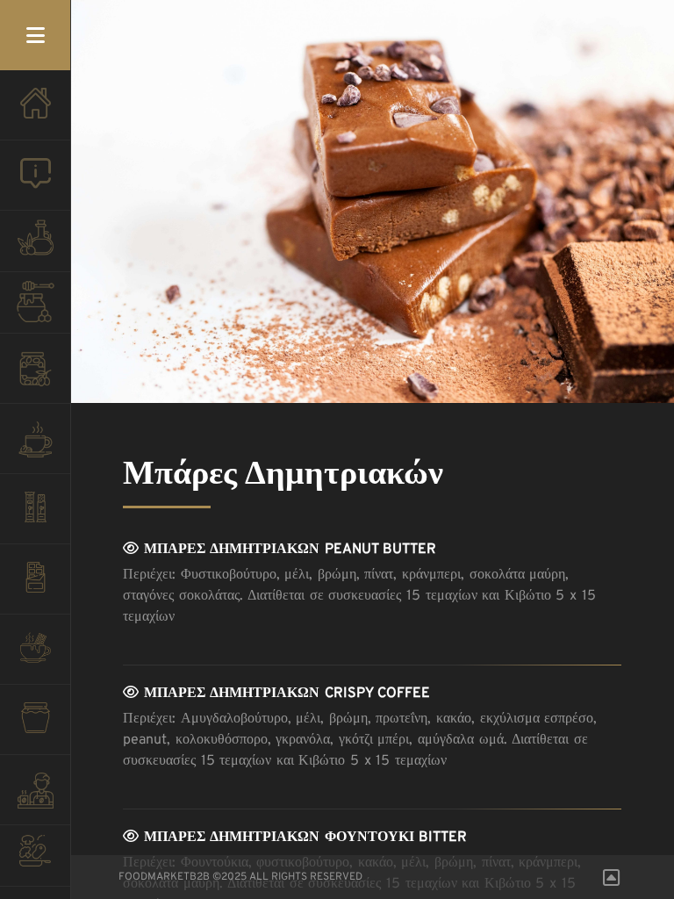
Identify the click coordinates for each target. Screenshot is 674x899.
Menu (35, 35)
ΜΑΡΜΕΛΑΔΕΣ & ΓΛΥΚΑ (35, 728)
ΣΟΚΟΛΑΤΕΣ (35, 588)
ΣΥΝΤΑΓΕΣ (35, 860)
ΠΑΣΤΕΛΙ (35, 518)
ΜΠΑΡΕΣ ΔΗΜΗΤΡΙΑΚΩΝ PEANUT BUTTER (287, 549)
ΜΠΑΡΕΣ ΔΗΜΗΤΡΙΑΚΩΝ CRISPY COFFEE (284, 693)
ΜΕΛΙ (35, 307)
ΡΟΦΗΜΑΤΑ (35, 658)
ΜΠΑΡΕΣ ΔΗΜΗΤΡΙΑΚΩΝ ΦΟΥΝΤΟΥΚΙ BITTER (303, 837)
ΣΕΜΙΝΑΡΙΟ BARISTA (35, 799)
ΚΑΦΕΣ (35, 447)
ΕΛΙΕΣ (35, 377)
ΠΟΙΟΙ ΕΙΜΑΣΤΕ (35, 184)
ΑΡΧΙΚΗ (35, 114)
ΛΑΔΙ (35, 245)
